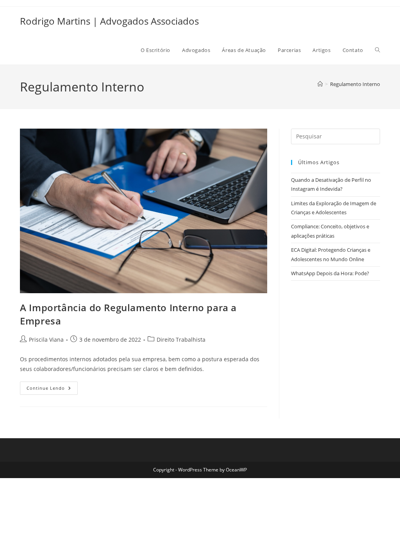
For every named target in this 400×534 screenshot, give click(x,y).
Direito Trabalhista (181, 339)
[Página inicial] (320, 84)
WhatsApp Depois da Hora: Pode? (330, 273)
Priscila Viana (46, 339)
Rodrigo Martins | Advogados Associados (109, 20)
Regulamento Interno (355, 84)
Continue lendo (52, 389)
